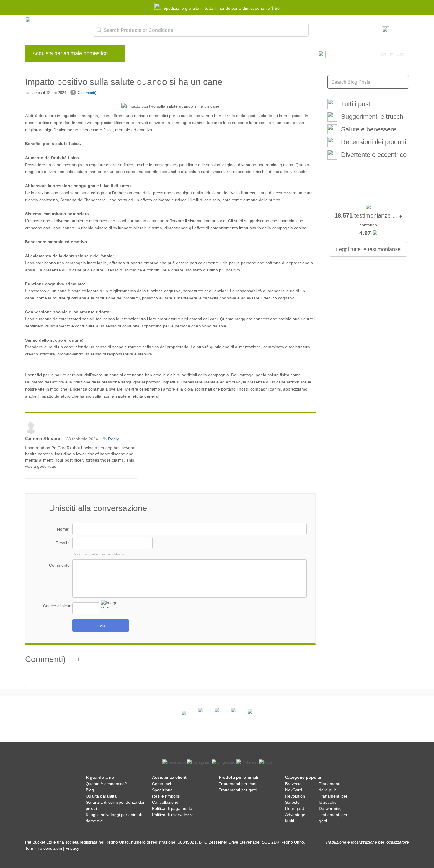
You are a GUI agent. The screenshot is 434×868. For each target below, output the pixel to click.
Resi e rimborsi (166, 796)
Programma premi (195, 54)
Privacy (72, 848)
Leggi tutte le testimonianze (368, 249)
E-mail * (62, 543)
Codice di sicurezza (57, 605)
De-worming (330, 808)
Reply (113, 439)
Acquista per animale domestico (70, 53)
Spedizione (162, 790)
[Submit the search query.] (99, 30)
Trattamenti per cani (237, 783)
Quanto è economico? (106, 783)
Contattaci (251, 54)
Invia (100, 625)
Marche (143, 54)
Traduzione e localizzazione (351, 842)
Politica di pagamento (172, 808)
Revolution (295, 796)
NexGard (293, 790)
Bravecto (293, 783)
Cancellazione (165, 802)
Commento (59, 565)
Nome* (63, 529)
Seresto (292, 802)
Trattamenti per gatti (238, 790)
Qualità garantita (101, 796)
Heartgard (294, 808)
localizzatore (397, 842)
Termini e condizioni (43, 848)
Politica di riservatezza (173, 814)
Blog (164, 54)
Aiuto (226, 54)
